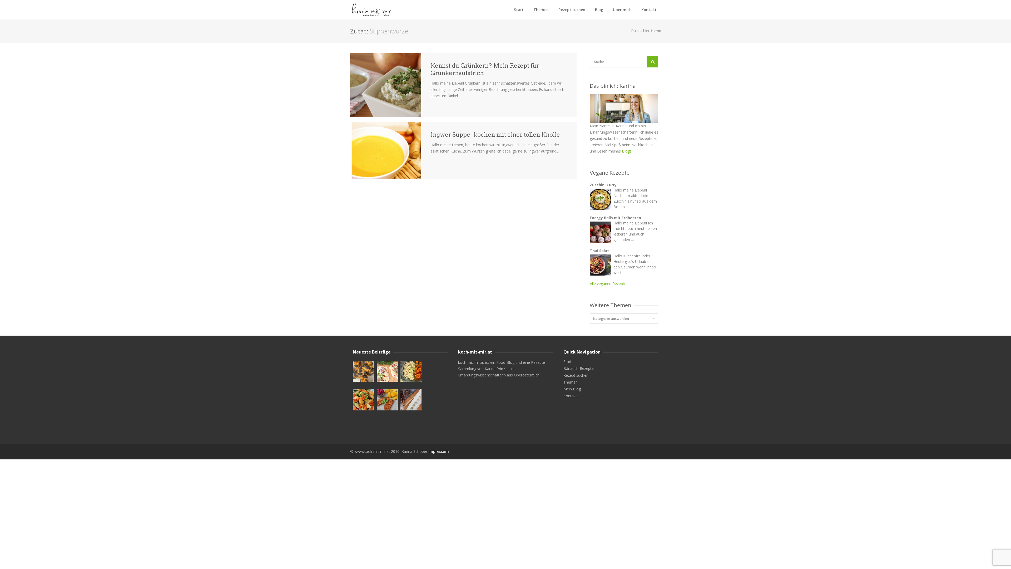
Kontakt (649, 9)
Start (519, 9)
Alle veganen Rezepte (608, 283)
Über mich (622, 9)
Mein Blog (572, 389)
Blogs (627, 151)
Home (656, 30)
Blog (599, 9)
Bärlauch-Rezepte (578, 368)
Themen (541, 9)
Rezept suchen (571, 9)
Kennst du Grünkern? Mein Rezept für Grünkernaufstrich (484, 69)
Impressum (438, 451)
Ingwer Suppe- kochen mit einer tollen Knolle (495, 134)
